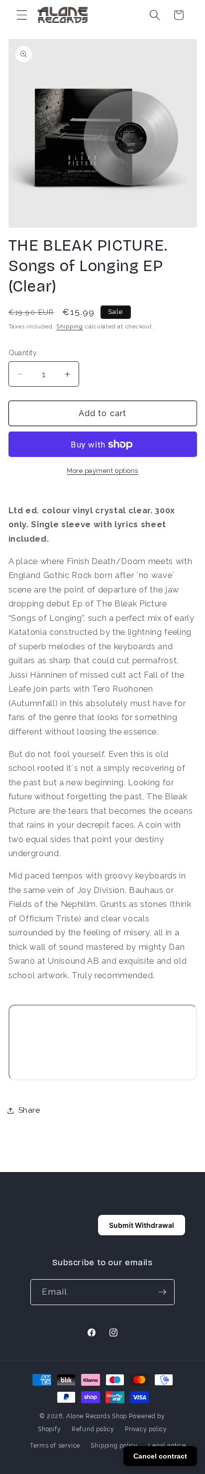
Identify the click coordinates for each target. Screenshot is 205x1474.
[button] (22, 15)
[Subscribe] (162, 1292)
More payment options (102, 470)
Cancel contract (160, 1456)
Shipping (69, 326)
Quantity (22, 353)
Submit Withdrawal (141, 1225)
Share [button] (29, 1110)
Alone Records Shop (96, 1416)
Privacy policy (146, 1429)
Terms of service (55, 1445)
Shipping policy (114, 1445)
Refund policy (93, 1429)
